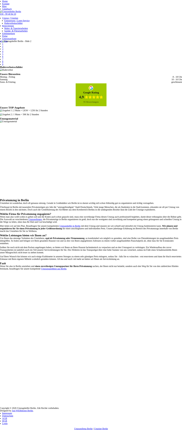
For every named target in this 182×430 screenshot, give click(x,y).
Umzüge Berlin (101, 428)
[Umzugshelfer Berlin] (10, 11)
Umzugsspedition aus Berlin (53, 269)
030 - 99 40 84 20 (8, 14)
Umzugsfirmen (35, 219)
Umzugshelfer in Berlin (69, 226)
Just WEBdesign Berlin (22, 410)
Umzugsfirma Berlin (83, 428)
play (2, 41)
